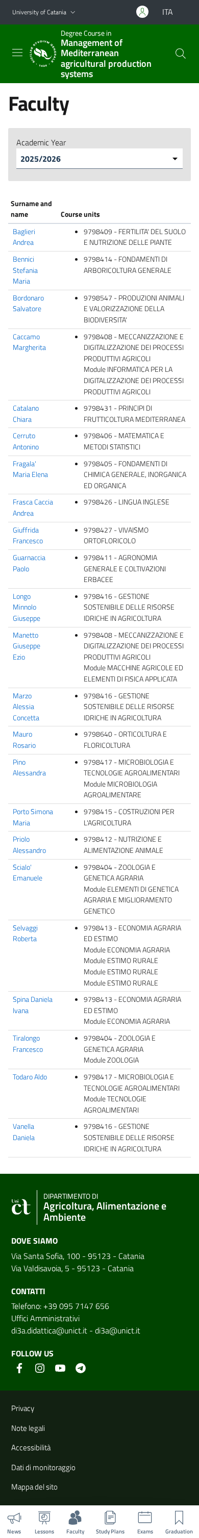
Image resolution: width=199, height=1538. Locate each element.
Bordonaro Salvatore (28, 303)
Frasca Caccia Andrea (33, 507)
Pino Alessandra (29, 768)
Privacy (22, 1408)
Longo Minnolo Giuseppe (26, 607)
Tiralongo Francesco (28, 1043)
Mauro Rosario (24, 739)
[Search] (181, 53)
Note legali (28, 1428)
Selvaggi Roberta (25, 933)
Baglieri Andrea (24, 237)
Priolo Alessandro (29, 845)
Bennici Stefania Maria (25, 270)
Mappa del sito (34, 1487)
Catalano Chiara (26, 413)
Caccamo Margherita (29, 342)
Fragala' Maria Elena (30, 469)
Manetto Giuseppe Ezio (26, 646)
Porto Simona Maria (33, 817)
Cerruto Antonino (26, 441)
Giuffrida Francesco (28, 535)
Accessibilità (31, 1447)
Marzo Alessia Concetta (26, 706)
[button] (73, 12)
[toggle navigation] (17, 52)
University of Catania (39, 12)
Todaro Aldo (30, 1076)
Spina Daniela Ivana (33, 1005)
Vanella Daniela (24, 1132)
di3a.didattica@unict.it (49, 1330)
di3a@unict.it (117, 1330)
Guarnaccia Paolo (29, 563)
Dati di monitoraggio (43, 1467)
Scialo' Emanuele (27, 873)
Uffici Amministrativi (45, 1318)
